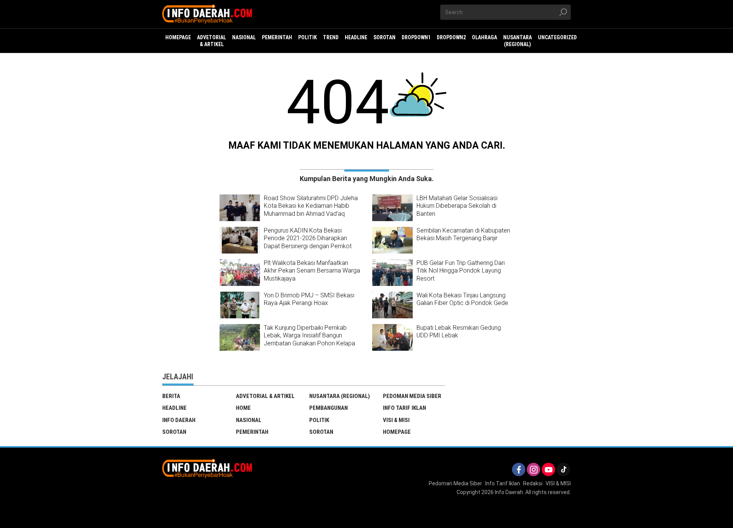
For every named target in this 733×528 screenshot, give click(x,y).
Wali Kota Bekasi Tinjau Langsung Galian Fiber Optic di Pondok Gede (462, 299)
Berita (171, 396)
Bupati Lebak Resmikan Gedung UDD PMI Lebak (459, 331)
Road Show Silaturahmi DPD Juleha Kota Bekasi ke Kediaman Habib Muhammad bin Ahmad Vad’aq (311, 206)
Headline (174, 407)
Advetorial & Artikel (265, 396)
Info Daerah (178, 420)
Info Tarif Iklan (404, 407)
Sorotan (174, 431)
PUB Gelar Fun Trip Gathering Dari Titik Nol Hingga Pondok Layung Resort (461, 270)
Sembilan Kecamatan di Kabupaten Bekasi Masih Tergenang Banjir (463, 234)
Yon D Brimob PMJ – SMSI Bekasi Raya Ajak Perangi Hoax (309, 299)
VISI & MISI (396, 420)
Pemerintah (252, 431)
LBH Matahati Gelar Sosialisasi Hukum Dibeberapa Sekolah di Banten (457, 206)
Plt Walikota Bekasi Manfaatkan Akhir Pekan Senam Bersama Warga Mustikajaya (312, 270)
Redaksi (532, 483)
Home (243, 407)
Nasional (249, 420)
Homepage (397, 431)
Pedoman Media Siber (412, 396)
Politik (319, 420)
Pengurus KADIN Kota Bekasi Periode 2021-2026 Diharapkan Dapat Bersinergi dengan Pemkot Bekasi (308, 242)
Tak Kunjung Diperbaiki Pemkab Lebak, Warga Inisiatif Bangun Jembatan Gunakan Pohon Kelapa (309, 335)
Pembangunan (328, 407)
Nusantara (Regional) (339, 396)
